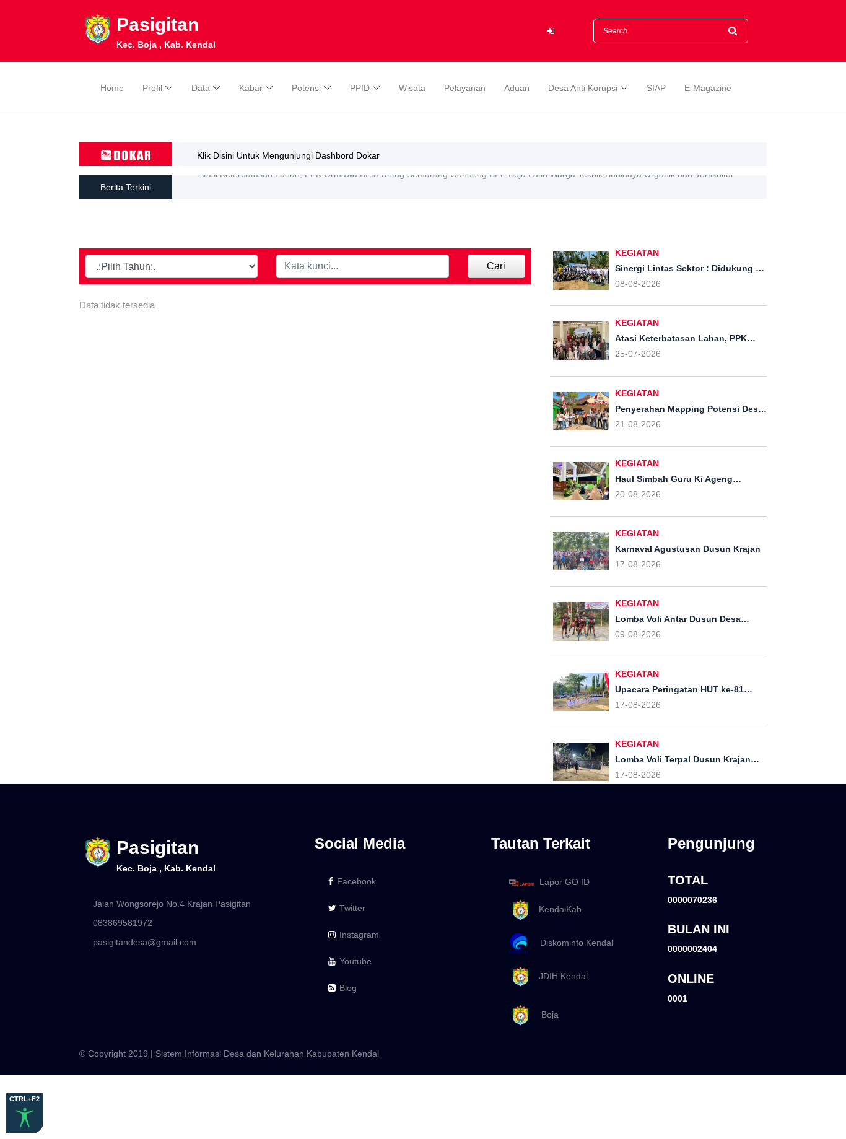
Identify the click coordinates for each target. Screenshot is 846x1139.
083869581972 (122, 923)
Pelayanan (465, 88)
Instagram (359, 935)
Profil (152, 88)
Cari (496, 266)
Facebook (356, 881)
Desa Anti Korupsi (582, 88)
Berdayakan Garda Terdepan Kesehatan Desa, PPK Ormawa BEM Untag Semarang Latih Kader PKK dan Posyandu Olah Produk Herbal (465, 189)
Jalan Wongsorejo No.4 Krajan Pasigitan (172, 904)
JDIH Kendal (559, 976)
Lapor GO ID (564, 882)
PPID (360, 88)
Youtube (355, 961)
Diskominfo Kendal (573, 943)
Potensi (306, 88)
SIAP (656, 88)
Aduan (517, 88)
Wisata (412, 88)
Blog (348, 988)
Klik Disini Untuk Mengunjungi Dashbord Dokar (288, 155)
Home (112, 88)
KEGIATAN (637, 252)
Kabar (251, 88)
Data (200, 88)
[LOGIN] (550, 31)
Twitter (352, 908)
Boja (545, 1015)
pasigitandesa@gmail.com (144, 942)
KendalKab (556, 909)
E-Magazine (707, 88)
